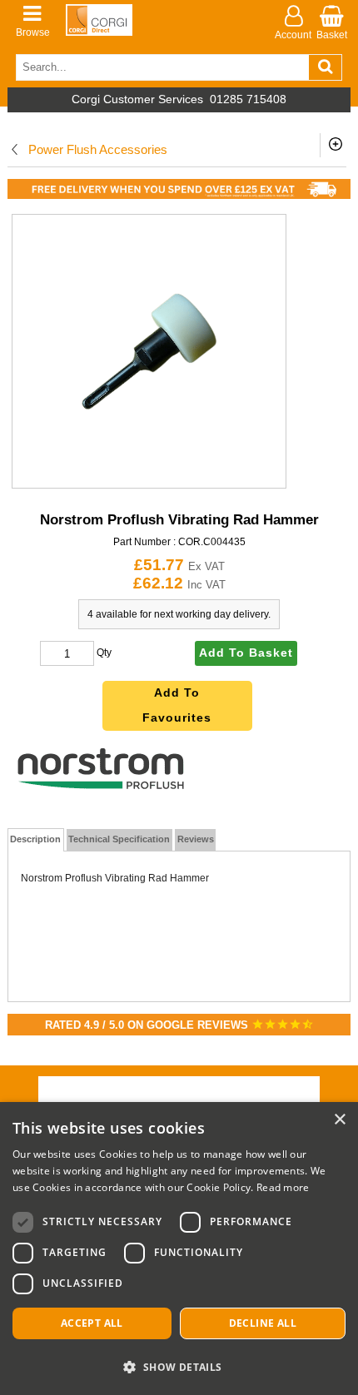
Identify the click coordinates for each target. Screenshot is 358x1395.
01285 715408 (248, 99)
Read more (283, 1187)
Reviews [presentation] (195, 839)
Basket (331, 35)
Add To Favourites (176, 705)
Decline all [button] (262, 1323)
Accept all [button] (92, 1323)
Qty (104, 653)
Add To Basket (246, 653)
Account (293, 35)
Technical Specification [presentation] (119, 839)
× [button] (339, 1120)
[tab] (36, 839)
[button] (179, 1366)
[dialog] (179, 1248)
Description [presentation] (35, 839)
